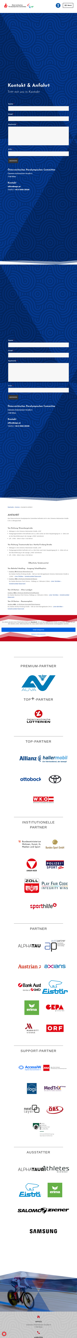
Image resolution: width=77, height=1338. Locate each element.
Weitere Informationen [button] (38, 634)
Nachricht (12, 124)
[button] (58, 5)
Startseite (11, 507)
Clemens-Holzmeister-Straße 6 (20, 173)
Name (11, 104)
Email (11, 114)
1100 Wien (12, 176)
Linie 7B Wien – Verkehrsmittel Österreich (28, 576)
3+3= (10, 149)
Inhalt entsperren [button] (38, 630)
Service (17, 507)
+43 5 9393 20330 (21, 189)
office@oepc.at (14, 186)
